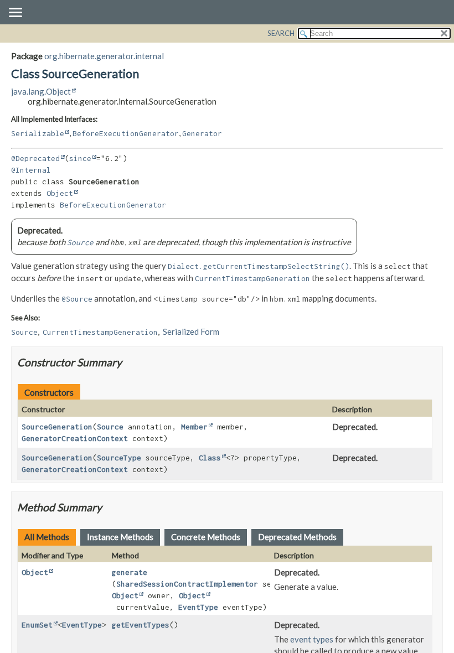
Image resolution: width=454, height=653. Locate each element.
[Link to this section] (128, 362)
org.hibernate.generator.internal (104, 56)
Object (60, 193)
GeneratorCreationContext (75, 438)
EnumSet (37, 624)
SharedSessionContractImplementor (187, 583)
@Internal (31, 169)
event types (311, 639)
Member (194, 426)
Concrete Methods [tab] (205, 537)
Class (210, 457)
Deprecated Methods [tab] (297, 537)
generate (129, 572)
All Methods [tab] (46, 537)
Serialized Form (191, 331)
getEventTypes (140, 624)
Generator (202, 133)
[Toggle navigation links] (15, 13)
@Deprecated (35, 158)
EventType (198, 607)
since (80, 158)
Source (110, 426)
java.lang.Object (41, 91)
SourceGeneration (57, 426)
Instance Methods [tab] (120, 537)
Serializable (37, 133)
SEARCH (281, 33)
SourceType (119, 457)
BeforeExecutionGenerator (126, 133)
